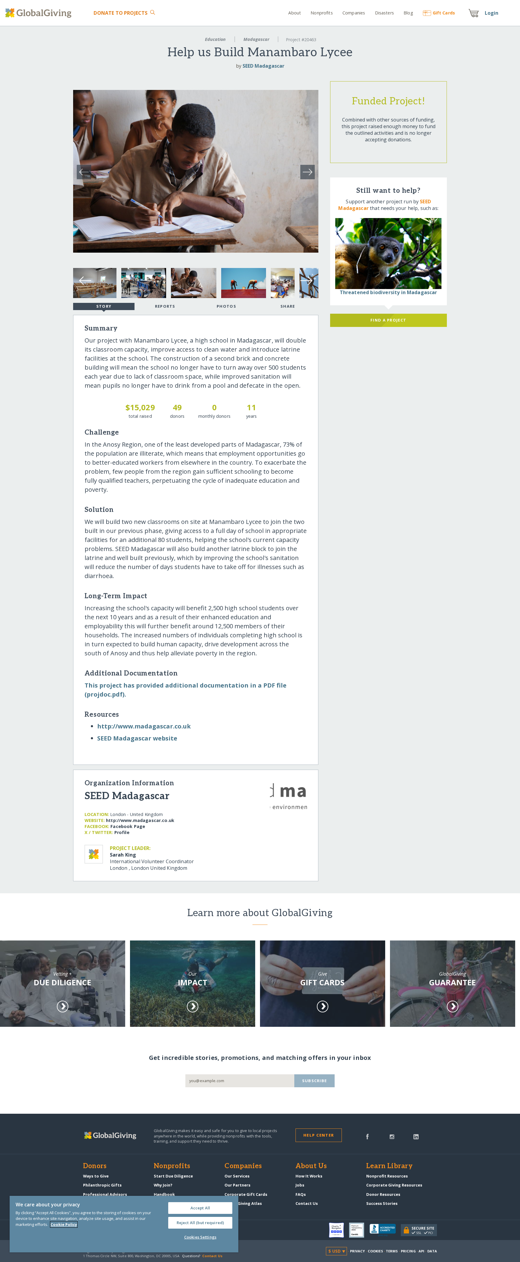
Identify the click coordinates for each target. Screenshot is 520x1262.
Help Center (318, 1135)
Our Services (236, 1176)
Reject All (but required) (200, 1222)
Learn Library (389, 1166)
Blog (408, 13)
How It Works (309, 1176)
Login (492, 13)
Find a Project (388, 320)
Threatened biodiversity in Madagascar (388, 292)
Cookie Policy (64, 1224)
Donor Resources (383, 1194)
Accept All (200, 1208)
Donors (95, 1166)
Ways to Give (96, 1176)
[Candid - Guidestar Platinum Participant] (359, 1230)
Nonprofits (322, 13)
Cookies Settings (200, 1237)
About (294, 13)
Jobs (300, 1185)
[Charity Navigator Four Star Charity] (339, 1230)
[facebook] (367, 1136)
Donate (120, 13)
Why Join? (163, 1185)
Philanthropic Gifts (102, 1185)
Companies (353, 13)
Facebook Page (127, 826)
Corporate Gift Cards (245, 1194)
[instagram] (392, 1136)
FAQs (301, 1194)
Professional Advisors (105, 1194)
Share (287, 306)
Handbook (164, 1194)
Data (432, 1251)
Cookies (375, 1251)
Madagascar (256, 39)
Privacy (357, 1251)
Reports (165, 306)
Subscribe (314, 1080)
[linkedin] (416, 1136)
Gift (444, 13)
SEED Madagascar (263, 66)
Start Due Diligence (173, 1176)
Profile (121, 832)
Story (103, 306)
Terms (392, 1251)
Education (215, 39)
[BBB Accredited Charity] (385, 1230)
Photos (226, 306)
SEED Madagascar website (137, 738)
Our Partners (237, 1185)
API (421, 1251)
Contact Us (307, 1203)
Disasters (384, 13)
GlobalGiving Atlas (243, 1203)
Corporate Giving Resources (394, 1185)
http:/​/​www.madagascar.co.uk (144, 726)
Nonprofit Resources (387, 1176)
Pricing (408, 1251)
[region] (124, 1224)
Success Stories (382, 1203)
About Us (311, 1166)
